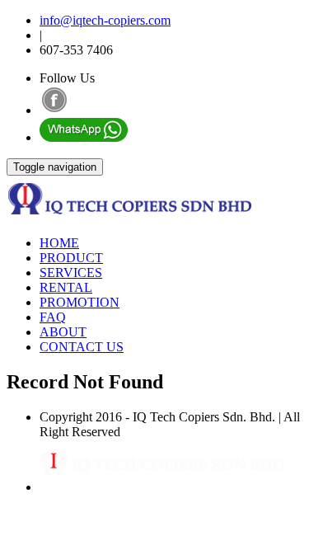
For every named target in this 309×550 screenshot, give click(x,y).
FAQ (53, 317)
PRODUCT (71, 258)
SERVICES (71, 273)
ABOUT (63, 332)
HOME (59, 243)
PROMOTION (79, 302)
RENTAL (66, 287)
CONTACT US (82, 347)
